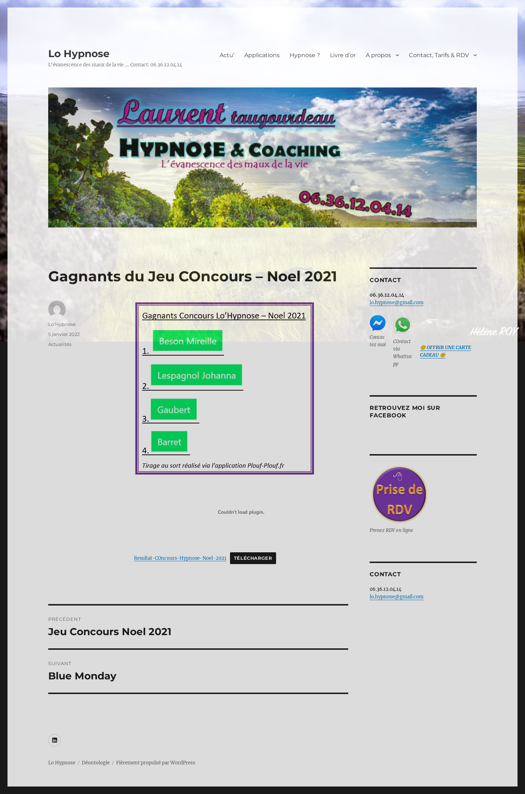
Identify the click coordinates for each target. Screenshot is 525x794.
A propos (378, 55)
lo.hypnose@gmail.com (397, 303)
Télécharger (253, 558)
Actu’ (227, 55)
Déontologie (96, 763)
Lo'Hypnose (62, 324)
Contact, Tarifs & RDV (439, 55)
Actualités (59, 344)
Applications (262, 55)
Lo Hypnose (79, 53)
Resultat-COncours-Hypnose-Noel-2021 (180, 558)
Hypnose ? (305, 55)
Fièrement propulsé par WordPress (155, 763)
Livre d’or (343, 55)
